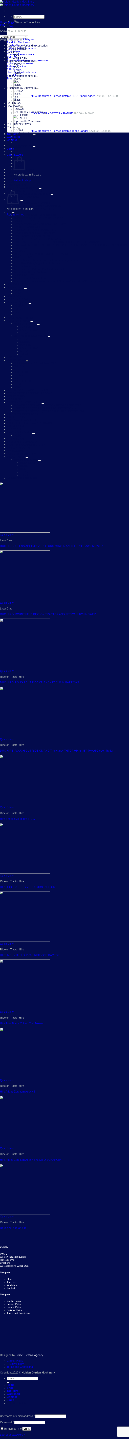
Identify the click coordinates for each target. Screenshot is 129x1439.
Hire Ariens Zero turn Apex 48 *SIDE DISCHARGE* (30, 1159)
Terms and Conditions (20, 1366)
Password (7, 1422)
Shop (10, 26)
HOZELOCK (14, 296)
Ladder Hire (20, 248)
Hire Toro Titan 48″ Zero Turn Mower (21, 1023)
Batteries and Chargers (20, 60)
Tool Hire (12, 1390)
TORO (17, 72)
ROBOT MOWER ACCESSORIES (27, 390)
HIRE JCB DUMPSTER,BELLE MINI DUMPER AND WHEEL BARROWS (57, 242)
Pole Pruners (14, 357)
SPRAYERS (14, 429)
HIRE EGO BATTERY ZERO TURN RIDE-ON (27, 887)
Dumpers (12, 175)
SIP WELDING (15, 426)
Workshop (13, 1393)
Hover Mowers (15, 287)
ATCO (17, 148)
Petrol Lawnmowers (18, 320)
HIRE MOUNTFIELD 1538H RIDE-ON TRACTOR (30, 955)
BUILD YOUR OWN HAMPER (31, 202)
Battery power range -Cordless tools (34, 214)
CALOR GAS (15, 103)
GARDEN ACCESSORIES (23, 187)
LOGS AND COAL (18, 299)
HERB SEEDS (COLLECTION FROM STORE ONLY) (45, 408)
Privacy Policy (15, 1363)
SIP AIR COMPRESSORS (22, 414)
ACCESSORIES (17, 48)
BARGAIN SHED (17, 57)
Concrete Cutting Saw (20, 133)
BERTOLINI (20, 372)
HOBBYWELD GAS (19, 284)
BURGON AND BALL (26, 196)
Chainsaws (13, 106)
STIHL (24, 118)
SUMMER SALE (17, 438)
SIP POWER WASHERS (21, 420)
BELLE (17, 136)
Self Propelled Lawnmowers (30, 335)
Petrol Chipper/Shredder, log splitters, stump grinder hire (46, 260)
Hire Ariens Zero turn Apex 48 (17, 1091)
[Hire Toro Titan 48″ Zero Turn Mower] (25, 1009)
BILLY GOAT (27, 462)
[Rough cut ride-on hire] (25, 1213)
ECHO (17, 63)
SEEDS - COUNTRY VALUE (24, 402)
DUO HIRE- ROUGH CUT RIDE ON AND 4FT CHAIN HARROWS (39, 682)
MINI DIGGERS (22, 257)
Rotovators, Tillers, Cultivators (31, 272)
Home (3, 22)
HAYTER (25, 326)
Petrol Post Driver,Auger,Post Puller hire (37, 263)
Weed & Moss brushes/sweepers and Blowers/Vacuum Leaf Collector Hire (57, 281)
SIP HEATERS (16, 417)
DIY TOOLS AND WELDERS (30, 227)
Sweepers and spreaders (22, 441)
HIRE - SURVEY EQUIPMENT (31, 236)
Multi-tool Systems (18, 302)
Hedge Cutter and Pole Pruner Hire (34, 233)
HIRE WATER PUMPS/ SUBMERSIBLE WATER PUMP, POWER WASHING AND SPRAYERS (70, 245)
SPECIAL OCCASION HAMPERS (33, 208)
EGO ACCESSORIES (20, 178)
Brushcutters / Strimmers (21, 87)
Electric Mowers (16, 184)
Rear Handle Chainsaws (28, 112)
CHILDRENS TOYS (19, 124)
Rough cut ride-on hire (13, 1228)
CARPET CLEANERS (26, 221)
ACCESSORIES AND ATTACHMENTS (36, 363)
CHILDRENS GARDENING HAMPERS (37, 205)
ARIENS (18, 366)
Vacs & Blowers (16, 456)
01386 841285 (18, 1403)
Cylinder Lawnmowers (20, 172)
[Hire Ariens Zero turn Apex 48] (25, 1077)
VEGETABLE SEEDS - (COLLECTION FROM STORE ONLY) (50, 411)
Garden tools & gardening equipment (29, 193)
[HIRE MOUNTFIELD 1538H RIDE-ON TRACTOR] (25, 940)
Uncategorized (15, 450)
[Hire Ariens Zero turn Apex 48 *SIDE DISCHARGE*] (25, 1145)
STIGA (17, 69)
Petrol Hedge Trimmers (20, 317)
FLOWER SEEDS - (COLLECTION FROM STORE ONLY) (48, 405)
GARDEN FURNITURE (27, 190)
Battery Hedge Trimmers (21, 75)
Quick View (7, 534)
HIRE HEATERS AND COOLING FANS (37, 239)
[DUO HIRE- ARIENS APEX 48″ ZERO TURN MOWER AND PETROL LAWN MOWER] (25, 531)
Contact (12, 140)
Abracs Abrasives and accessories (27, 45)
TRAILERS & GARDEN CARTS (26, 444)
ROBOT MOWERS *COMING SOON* (29, 393)
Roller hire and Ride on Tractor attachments (39, 269)
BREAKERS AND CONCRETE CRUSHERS (40, 217)
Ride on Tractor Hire (25, 266)
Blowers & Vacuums (25, 459)
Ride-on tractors (16, 360)
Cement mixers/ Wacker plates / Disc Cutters (39, 224)
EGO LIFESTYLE (17, 181)
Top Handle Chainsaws (27, 121)
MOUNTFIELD (29, 329)
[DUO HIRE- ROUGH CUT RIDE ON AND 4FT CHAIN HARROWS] (25, 668)
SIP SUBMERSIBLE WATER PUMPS (29, 423)
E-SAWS (18, 109)
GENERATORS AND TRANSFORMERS (37, 230)
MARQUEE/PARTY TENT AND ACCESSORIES (42, 254)
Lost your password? (12, 1434)
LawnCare (19, 251)
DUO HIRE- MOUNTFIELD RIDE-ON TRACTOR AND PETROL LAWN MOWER (48, 614)
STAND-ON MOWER (19, 432)
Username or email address (17, 1416)
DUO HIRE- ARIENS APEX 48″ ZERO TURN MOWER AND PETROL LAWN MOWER (51, 546)
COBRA (18, 91)
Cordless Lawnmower (20, 145)
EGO (16, 54)
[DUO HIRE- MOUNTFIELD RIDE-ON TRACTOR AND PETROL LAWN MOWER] (25, 599)
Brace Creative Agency (29, 1355)
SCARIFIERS (15, 399)
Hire (11, 22)
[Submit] (8, 1382)
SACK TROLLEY (23, 275)
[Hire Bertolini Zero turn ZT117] (25, 804)
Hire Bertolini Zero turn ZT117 (17, 818)
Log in (27, 1429)
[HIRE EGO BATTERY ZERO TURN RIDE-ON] (25, 872)
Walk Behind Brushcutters (22, 477)
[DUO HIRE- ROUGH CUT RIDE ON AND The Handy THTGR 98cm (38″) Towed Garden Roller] (25, 736)
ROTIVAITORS (16, 396)
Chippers (12, 127)
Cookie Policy (15, 1360)
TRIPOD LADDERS (19, 447)
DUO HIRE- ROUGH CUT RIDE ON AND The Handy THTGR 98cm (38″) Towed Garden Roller (56, 750)
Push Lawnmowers (24, 323)
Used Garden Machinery (21, 453)
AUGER (11, 51)
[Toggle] (17, 52)
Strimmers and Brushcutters (29, 278)
